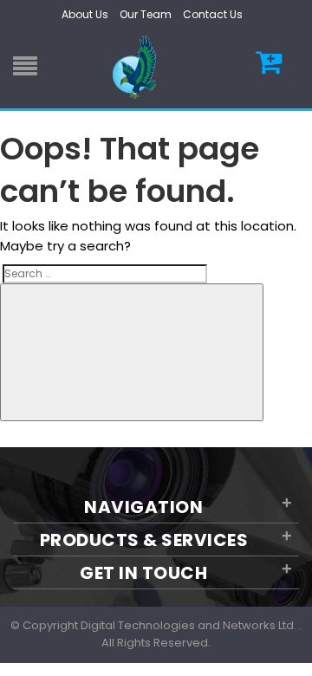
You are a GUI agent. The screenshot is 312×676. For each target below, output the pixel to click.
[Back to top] (294, 645)
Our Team (146, 14)
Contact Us (213, 14)
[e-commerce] (137, 66)
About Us (85, 14)
